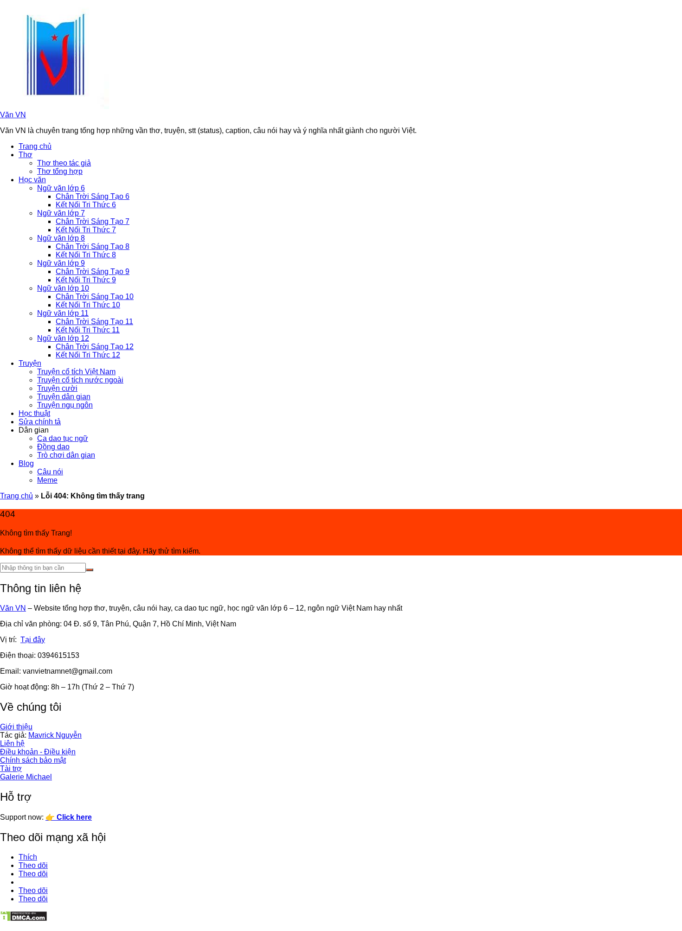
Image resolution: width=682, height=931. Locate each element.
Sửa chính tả (40, 422)
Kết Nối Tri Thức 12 (88, 355)
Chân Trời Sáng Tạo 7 (92, 221)
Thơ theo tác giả (64, 163)
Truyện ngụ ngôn (65, 405)
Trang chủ (35, 146)
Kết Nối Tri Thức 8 (86, 255)
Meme (47, 480)
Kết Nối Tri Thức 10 (88, 305)
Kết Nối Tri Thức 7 (86, 230)
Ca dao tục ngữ (62, 438)
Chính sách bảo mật (33, 760)
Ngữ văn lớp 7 (61, 213)
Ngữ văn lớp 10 (63, 288)
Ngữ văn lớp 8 (61, 238)
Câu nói (50, 472)
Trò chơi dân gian (66, 455)
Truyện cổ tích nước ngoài (80, 380)
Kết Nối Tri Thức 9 (86, 280)
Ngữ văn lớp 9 (61, 263)
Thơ (25, 155)
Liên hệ (12, 743)
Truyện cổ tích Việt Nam (76, 372)
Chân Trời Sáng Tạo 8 (92, 246)
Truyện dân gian (63, 397)
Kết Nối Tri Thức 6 (86, 205)
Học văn (32, 180)
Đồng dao (53, 447)
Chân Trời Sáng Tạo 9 (92, 271)
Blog (26, 463)
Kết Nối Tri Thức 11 (88, 330)
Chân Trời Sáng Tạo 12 (95, 347)
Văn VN (13, 115)
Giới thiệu (16, 727)
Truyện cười (57, 388)
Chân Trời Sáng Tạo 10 (95, 296)
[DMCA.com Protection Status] (23, 919)
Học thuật (34, 413)
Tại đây (32, 640)
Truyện (30, 363)
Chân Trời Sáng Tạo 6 (92, 196)
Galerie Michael (26, 777)
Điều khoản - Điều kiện (38, 752)
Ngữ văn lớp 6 (61, 188)
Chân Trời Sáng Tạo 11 (94, 321)
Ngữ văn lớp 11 (63, 313)
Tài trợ (11, 768)
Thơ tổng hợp (60, 171)
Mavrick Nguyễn (55, 735)
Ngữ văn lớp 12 (63, 338)
